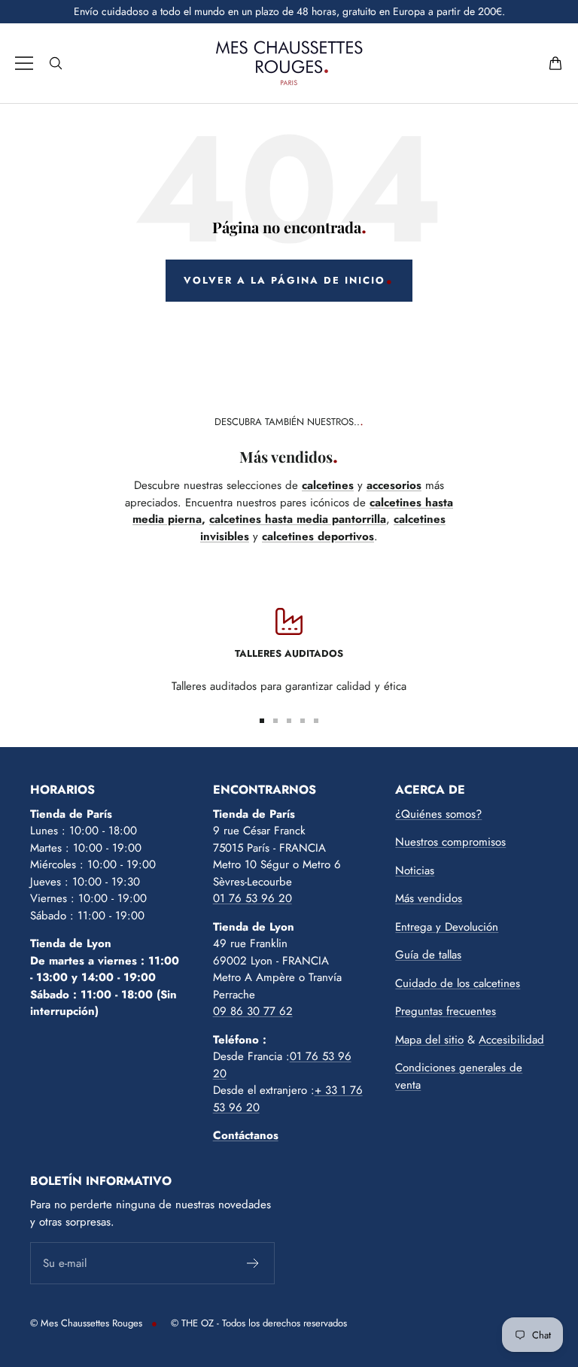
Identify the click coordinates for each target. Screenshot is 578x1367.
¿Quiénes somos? (438, 814)
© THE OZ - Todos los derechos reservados (259, 1323)
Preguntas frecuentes (445, 1011)
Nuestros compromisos (450, 842)
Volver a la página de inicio (284, 280)
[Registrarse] (253, 1263)
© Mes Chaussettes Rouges (86, 1323)
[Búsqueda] (55, 63)
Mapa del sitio (429, 1039)
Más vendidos (428, 898)
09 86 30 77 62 (253, 1011)
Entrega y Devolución (446, 927)
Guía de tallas (428, 954)
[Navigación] (24, 63)
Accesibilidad (511, 1039)
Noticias (414, 870)
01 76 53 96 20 (252, 898)
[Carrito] (555, 63)
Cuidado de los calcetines (457, 983)
